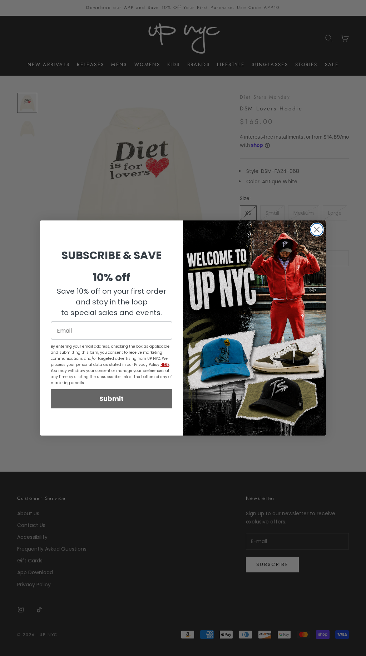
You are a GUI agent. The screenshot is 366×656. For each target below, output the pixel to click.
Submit (111, 398)
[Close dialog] (317, 229)
